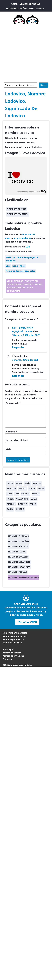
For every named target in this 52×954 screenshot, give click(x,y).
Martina (12, 488)
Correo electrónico (17, 440)
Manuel (11, 504)
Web (8, 449)
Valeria (25, 493)
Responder (18, 347)
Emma (34, 498)
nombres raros (17, 551)
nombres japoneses (19, 567)
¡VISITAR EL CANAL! (27, 621)
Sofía (27, 483)
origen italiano (22, 237)
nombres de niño (17, 209)
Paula (10, 498)
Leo (17, 493)
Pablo (33, 504)
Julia (9, 493)
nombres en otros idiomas (23, 577)
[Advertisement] (26, 52)
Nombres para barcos (13, 639)
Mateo (22, 488)
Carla (10, 509)
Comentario (13, 403)
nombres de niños (18, 541)
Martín (37, 483)
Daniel (36, 493)
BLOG (31, 8)
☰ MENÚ (40, 8)
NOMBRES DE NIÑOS (16, 8)
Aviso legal (8, 649)
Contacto (7, 659)
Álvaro (20, 509)
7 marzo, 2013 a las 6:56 (25, 359)
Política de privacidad (13, 655)
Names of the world (12, 642)
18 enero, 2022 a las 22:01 (26, 335)
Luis (28, 246)
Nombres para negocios (14, 636)
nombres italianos (18, 214)
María (32, 488)
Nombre (11, 431)
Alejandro (22, 498)
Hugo (19, 483)
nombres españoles (19, 562)
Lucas (41, 488)
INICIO (14, 4)
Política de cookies (12, 652)
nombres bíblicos (18, 546)
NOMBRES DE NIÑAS (29, 4)
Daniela (22, 504)
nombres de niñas (18, 536)
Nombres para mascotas (15, 632)
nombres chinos (17, 572)
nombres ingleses (18, 556)
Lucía (10, 483)
